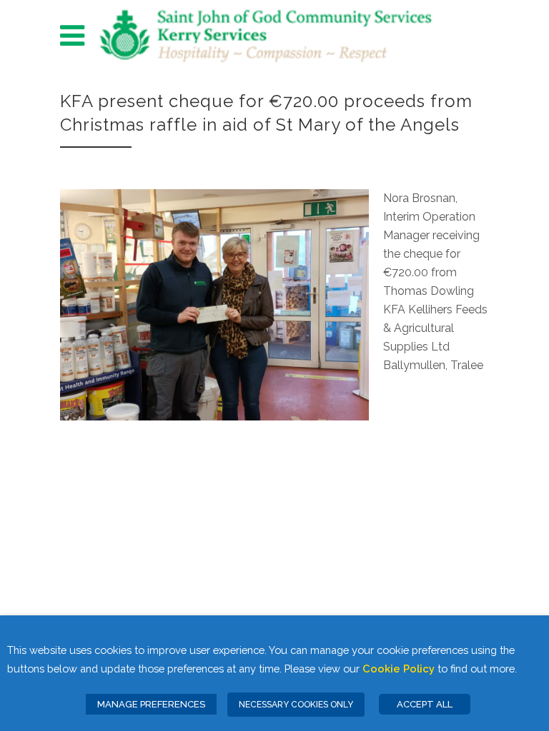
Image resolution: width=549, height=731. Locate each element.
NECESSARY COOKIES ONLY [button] (296, 705)
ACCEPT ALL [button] (424, 704)
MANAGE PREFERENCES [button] (151, 704)
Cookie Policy (398, 668)
